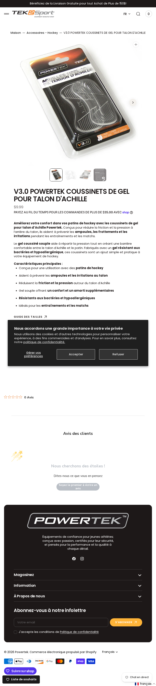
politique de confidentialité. (44, 342)
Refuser (118, 354)
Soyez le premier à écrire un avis (78, 487)
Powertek (21, 652)
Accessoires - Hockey (42, 33)
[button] (6, 13)
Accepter (76, 354)
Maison (16, 33)
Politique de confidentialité (79, 632)
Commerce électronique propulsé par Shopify (63, 652)
